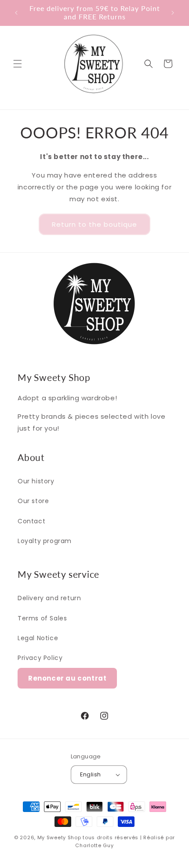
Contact (31, 521)
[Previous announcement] (16, 12)
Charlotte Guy (94, 845)
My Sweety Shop (59, 837)
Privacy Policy (40, 657)
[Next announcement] (172, 12)
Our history (36, 481)
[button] (17, 63)
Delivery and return (49, 598)
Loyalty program (45, 540)
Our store (33, 501)
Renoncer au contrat (67, 678)
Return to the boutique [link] (94, 224)
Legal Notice (38, 638)
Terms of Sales (42, 618)
